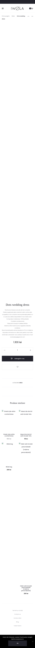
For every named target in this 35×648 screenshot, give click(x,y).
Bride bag (9, 467)
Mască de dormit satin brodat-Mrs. (26, 435)
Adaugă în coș (19, 359)
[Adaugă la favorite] (17, 367)
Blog (17, 622)
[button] (4, 350)
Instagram (9, 2)
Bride (13, 16)
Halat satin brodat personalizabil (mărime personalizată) (26, 588)
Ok (17, 643)
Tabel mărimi (17, 626)
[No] (33, 641)
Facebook (5, 2)
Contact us (17, 614)
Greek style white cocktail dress (9, 435)
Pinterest (13, 2)
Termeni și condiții (17, 610)
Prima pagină (5, 16)
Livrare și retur (17, 618)
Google (17, 2)
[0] (32, 8)
